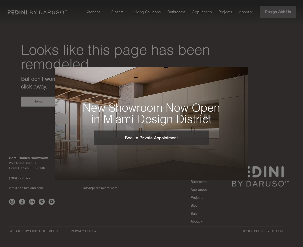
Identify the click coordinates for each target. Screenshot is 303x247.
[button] (238, 76)
